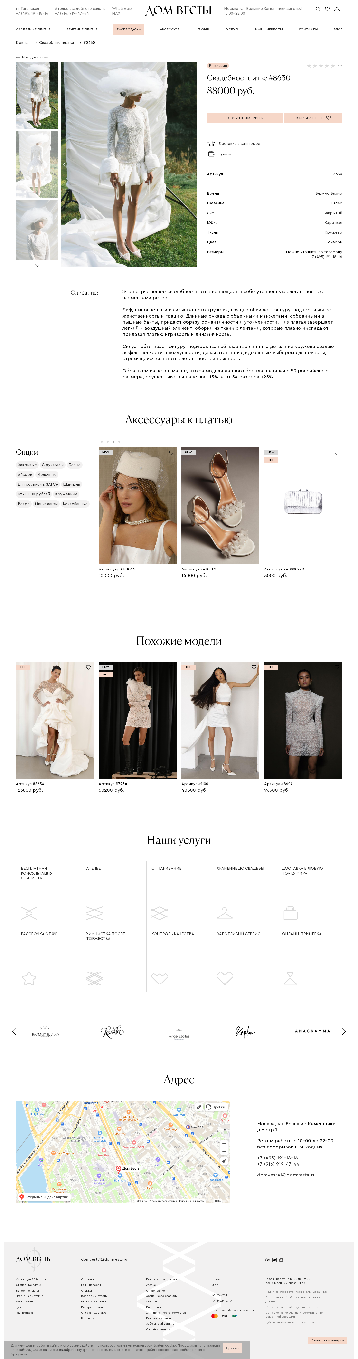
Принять (232, 1348)
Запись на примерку (327, 1340)
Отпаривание (166, 868)
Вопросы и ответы (94, 1295)
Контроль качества (172, 934)
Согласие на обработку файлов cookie (292, 1307)
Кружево (333, 232)
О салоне (87, 1279)
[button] (37, 263)
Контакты (219, 1295)
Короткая (333, 223)
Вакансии (87, 1318)
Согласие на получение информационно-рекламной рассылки (294, 1314)
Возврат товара (92, 1307)
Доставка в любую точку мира (302, 871)
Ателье (93, 868)
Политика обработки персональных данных (296, 1291)
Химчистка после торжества (105, 936)
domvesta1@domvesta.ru (286, 1175)
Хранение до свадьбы (240, 868)
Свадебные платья (29, 1284)
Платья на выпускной (30, 1295)
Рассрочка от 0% (39, 934)
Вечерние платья (28, 1290)
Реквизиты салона (93, 1301)
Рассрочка (153, 1307)
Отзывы (86, 1290)
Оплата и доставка (94, 1312)
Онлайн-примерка (302, 934)
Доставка (152, 1301)
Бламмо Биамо (328, 193)
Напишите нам (223, 1300)
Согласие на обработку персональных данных (292, 1299)
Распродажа (24, 1312)
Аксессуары (24, 1301)
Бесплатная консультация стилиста (37, 873)
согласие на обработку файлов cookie (75, 1350)
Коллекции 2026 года (31, 1279)
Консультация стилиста (162, 1279)
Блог (214, 1284)
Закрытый (332, 213)
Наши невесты (91, 1284)
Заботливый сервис (238, 934)
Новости (217, 1279)
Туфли (20, 1307)
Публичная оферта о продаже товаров (292, 1322)
